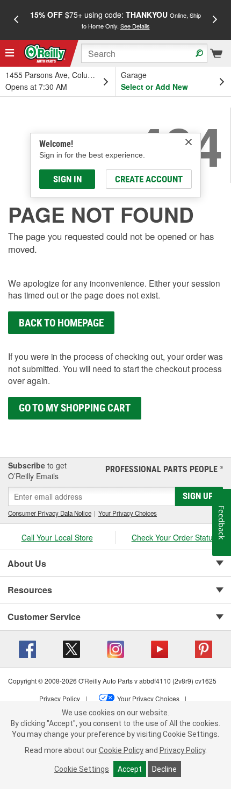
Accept (130, 769)
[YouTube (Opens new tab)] (159, 648)
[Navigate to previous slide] (16, 20)
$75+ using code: (115, 19)
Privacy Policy (182, 750)
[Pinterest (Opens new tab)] (203, 648)
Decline (164, 769)
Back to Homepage (61, 323)
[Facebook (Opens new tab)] (27, 648)
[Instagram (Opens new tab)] (115, 648)
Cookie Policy (121, 750)
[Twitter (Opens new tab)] (71, 648)
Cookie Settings (81, 769)
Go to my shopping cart (75, 408)
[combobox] (144, 53)
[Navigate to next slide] (215, 20)
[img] (188, 142)
